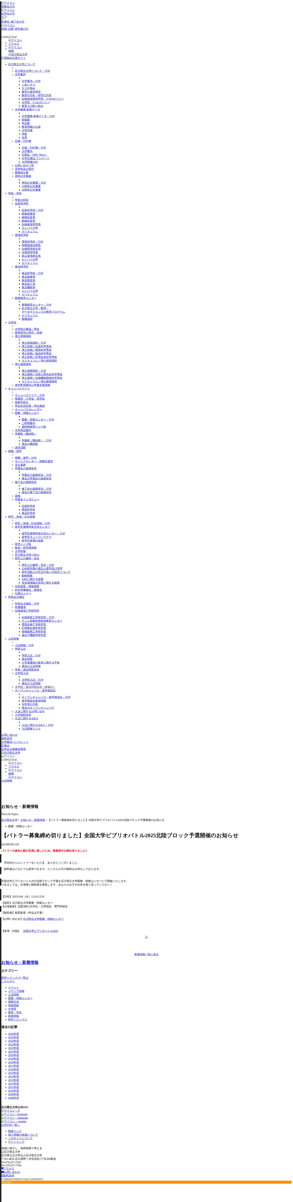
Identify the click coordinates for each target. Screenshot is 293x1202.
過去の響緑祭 (30, 444)
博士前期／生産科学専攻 (37, 346)
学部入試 (20, 648)
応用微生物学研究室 (34, 628)
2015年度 (13, 1073)
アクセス (8, 1168)
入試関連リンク (31, 728)
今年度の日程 (30, 704)
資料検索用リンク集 (34, 426)
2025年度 (13, 1037)
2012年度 (13, 1083)
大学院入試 (21, 673)
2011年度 (13, 1087)
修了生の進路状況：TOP (36, 488)
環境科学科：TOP (32, 241)
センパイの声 (30, 228)
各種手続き (21, 402)
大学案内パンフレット (14, 742)
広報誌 (5, 745)
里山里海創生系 (31, 255)
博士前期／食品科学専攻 (37, 353)
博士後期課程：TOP (34, 370)
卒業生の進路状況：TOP (36, 475)
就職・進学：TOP (25, 457)
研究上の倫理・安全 (27, 558)
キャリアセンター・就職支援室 (34, 461)
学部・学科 (15, 193)
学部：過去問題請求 (27, 669)
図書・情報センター (27, 413)
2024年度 (13, 1041)
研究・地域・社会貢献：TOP (32, 523)
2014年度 (13, 1076)
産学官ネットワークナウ (37, 537)
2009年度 (13, 1094)
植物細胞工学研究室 (34, 631)
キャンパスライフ (19, 388)
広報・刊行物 (23, 141)
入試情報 (13, 638)
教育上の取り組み (32, 106)
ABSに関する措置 (32, 579)
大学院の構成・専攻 (27, 329)
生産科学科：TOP (32, 210)
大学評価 (27, 130)
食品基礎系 (28, 276)
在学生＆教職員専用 (13, 749)
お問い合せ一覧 (24, 165)
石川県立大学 (9, 820)
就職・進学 (15, 451)
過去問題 (27, 659)
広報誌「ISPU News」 (35, 154)
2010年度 (13, 1090)
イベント (13, 987)
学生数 (26, 123)
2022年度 (13, 1048)
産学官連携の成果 (32, 540)
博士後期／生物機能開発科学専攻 (42, 377)
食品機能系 (28, 287)
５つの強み (28, 88)
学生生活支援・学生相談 (30, 405)
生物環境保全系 (31, 248)
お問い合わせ (9, 735)
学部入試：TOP (31, 655)
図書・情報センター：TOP (38, 419)
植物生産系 (28, 217)
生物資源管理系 (31, 224)
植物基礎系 (28, 213)
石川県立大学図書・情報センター (43, 919)
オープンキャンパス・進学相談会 (35, 690)
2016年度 (13, 1069)
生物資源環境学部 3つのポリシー (43, 98)
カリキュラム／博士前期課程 (39, 360)
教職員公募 (21, 172)
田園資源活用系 (31, 245)
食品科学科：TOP (32, 273)
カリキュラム (30, 231)
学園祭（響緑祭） (26, 433)
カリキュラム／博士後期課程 (39, 381)
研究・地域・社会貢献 (21, 516)
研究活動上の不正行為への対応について (46, 572)
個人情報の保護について (23, 1134)
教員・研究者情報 (26, 547)
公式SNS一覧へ (10, 1125)
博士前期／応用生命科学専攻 (39, 357)
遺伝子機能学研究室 (34, 635)
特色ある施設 (16, 597)
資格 (17, 495)
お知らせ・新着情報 (33, 820)
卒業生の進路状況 (26, 468)
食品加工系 (28, 283)
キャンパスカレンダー (28, 409)
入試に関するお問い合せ (30, 711)
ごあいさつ (28, 84)
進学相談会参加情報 (34, 700)
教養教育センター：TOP (36, 304)
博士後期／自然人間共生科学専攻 (42, 374)
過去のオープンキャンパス (38, 707)
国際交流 (13, 1001)
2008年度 (13, 1097)
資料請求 (6, 738)
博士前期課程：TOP (34, 342)
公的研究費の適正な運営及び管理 (42, 568)
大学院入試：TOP (32, 679)
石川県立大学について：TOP (32, 70)
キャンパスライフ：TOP (30, 395)
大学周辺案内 (23, 430)
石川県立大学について (21, 64)
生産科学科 (21, 203)
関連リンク (15, 1131)
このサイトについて (20, 1138)
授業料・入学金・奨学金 (30, 398)
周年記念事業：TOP (34, 182)
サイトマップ (16, 1141)
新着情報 (13, 1016)
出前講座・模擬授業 (27, 586)
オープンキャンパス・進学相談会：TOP (46, 697)
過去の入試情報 (31, 666)
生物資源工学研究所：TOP (38, 617)
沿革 (24, 137)
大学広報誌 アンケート (36, 158)
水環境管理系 (30, 252)
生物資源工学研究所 (27, 610)
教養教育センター (26, 298)
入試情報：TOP (24, 645)
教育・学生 (15, 1012)
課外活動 (20, 447)
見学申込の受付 (24, 169)
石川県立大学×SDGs (27, 554)
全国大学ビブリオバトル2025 (40, 931)
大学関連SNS (30, 161)
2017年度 (13, 1065)
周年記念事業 (23, 176)
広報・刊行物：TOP (34, 147)
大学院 (12, 322)
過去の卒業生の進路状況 (37, 478)
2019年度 (13, 1058)
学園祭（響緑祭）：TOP (36, 440)
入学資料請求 (23, 715)
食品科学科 (21, 266)
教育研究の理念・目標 (28, 332)
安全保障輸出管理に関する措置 (41, 582)
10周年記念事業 (31, 186)
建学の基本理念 (31, 91)
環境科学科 (21, 235)
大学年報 (20, 551)
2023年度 (13, 1044)
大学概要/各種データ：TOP (38, 116)
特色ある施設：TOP (27, 603)
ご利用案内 (28, 423)
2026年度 (13, 1033)
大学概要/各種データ (27, 109)
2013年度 (13, 1080)
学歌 (24, 134)
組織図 (26, 119)
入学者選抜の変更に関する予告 (41, 662)
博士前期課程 (23, 336)
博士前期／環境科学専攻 (37, 350)
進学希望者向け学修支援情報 (32, 385)
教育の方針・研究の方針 (37, 95)
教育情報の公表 (31, 126)
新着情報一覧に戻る (146, 954)
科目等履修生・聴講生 (28, 589)
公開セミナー (23, 593)
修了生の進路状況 (26, 482)
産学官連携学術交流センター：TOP (43, 533)
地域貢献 (13, 1005)
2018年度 (13, 1062)
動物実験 (27, 575)
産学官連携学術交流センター (32, 526)
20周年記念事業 (31, 189)
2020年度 (13, 1055)
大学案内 (20, 74)
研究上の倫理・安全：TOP (38, 565)
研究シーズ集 (23, 544)
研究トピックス (17, 1019)
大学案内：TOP (31, 81)
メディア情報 (16, 991)
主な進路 (20, 464)
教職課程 (27, 319)
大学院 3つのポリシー (36, 102)
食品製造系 (28, 280)
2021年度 (13, 1051)
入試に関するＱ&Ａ (26, 718)
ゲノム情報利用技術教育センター (42, 620)
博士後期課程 (23, 364)
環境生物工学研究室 (34, 624)
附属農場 (20, 607)
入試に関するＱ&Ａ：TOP (37, 725)
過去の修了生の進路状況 (37, 492)
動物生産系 (28, 220)
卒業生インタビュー (27, 499)
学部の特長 (21, 200)
